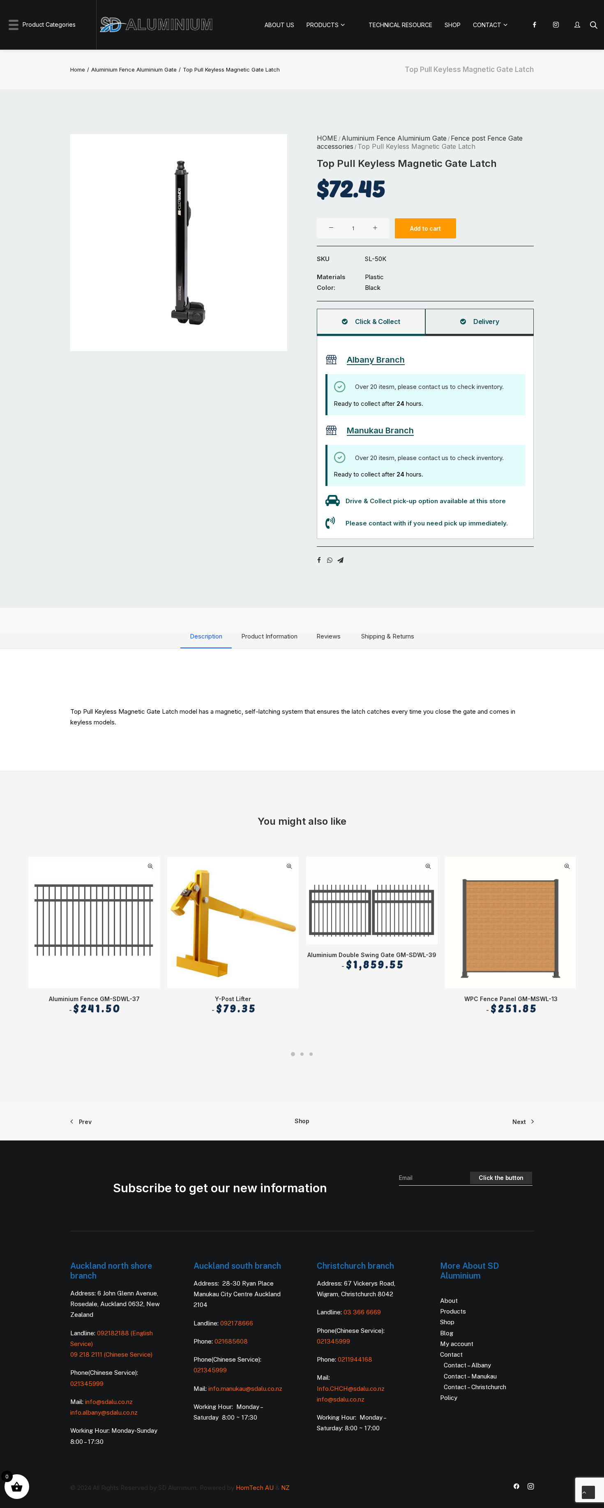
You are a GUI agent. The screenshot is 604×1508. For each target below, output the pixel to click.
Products (453, 1311)
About (449, 1300)
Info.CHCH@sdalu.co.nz (351, 1388)
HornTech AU (255, 1488)
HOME (327, 138)
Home (77, 69)
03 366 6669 (362, 1312)
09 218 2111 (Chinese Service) (111, 1354)
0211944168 (355, 1359)
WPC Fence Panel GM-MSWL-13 (511, 1004)
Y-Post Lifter (235, 1004)
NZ (285, 1488)
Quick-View (150, 866)
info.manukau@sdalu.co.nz (245, 1388)
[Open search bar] (594, 24)
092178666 (236, 1323)
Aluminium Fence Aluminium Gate (134, 69)
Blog (446, 1333)
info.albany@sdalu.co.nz (104, 1412)
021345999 (87, 1383)
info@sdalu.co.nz (109, 1401)
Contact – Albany (467, 1365)
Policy (448, 1397)
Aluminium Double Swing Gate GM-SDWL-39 (371, 960)
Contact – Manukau (470, 1376)
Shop (302, 1120)
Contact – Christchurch (475, 1386)
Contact (451, 1354)
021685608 (231, 1341)
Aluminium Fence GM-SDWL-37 (94, 1004)
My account (456, 1343)
